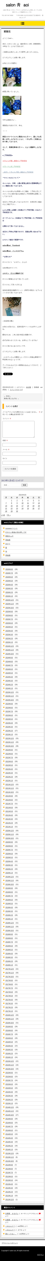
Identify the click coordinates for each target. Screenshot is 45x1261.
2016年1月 (9, 1057)
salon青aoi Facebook (11, 245)
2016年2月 (9, 1053)
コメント (6, 418)
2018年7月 (9, 942)
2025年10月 (9, 608)
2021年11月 (9, 788)
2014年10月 (9, 1115)
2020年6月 (9, 854)
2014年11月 (9, 1111)
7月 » (8, 515)
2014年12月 (9, 1107)
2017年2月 (9, 1007)
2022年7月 (9, 758)
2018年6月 (9, 946)
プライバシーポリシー (10, 1243)
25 (28, 508)
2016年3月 (9, 1050)
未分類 (28, 387)
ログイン (40, 1255)
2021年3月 (9, 819)
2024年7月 (9, 665)
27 (39, 508)
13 (39, 503)
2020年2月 (9, 869)
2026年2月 (9, 592)
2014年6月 (9, 1130)
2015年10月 (9, 1069)
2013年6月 (9, 1176)
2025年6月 (9, 623)
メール (6, 449)
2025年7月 (9, 619)
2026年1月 (9, 596)
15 (11, 506)
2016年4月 (9, 1046)
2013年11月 (9, 1157)
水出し (7, 396)
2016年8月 (9, 1030)
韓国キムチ (9, 536)
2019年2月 (9, 915)
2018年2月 (9, 961)
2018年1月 (9, 965)
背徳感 (7, 540)
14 (6, 506)
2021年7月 (9, 804)
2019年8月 (9, 892)
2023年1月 (9, 734)
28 (6, 511)
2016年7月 (9, 1034)
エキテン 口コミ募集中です (13, 273)
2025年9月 (9, 611)
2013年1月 (9, 1196)
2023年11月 (9, 696)
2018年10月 (9, 931)
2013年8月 (9, 1169)
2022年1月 (9, 781)
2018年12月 (9, 923)
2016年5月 (9, 1042)
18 (28, 506)
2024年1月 (9, 688)
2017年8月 (9, 984)
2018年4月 (9, 954)
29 (11, 511)
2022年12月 (9, 738)
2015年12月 (9, 1061)
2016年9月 (9, 1027)
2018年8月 (9, 938)
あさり (7, 544)
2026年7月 (9, 573)
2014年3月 (9, 1142)
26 (33, 508)
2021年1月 (9, 827)
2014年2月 (9, 1146)
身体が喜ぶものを (11, 398)
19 (33, 506)
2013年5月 (9, 1180)
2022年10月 (9, 746)
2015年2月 (9, 1100)
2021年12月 (9, 784)
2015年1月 (9, 1103)
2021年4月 (9, 815)
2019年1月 (9, 919)
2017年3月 (9, 1003)
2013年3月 (9, 1188)
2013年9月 (9, 1165)
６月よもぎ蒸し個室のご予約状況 (14, 161)
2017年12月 (9, 969)
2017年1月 (9, 1011)
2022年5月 (9, 765)
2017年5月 (9, 996)
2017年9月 (9, 980)
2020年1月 (9, 873)
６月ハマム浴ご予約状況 (11, 166)
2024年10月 (9, 654)
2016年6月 (9, 1038)
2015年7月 (9, 1080)
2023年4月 (9, 723)
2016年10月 (9, 1023)
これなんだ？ (10, 1226)
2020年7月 (9, 850)
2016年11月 (9, 1019)
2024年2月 (9, 685)
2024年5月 (9, 673)
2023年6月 (9, 715)
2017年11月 (9, 973)
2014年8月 (9, 1123)
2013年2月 (9, 1192)
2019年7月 (9, 896)
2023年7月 (9, 711)
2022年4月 (9, 769)
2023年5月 (9, 719)
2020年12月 (9, 831)
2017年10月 (9, 977)
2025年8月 (9, 615)
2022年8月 (9, 754)
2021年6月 (9, 808)
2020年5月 (9, 857)
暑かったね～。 (11, 1234)
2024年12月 (9, 646)
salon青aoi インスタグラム (13, 251)
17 (22, 506)
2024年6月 (9, 669)
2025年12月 (9, 600)
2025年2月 (9, 638)
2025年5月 (9, 627)
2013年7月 (9, 1173)
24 (22, 508)
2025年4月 (9, 631)
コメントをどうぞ (16, 390)
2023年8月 (9, 708)
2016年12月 (9, 1015)
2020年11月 (9, 834)
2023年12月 (9, 692)
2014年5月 (9, 1134)
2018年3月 (9, 957)
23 (17, 508)
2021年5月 (9, 811)
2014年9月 (9, 1119)
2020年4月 (9, 861)
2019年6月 (9, 900)
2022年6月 (9, 761)
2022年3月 (9, 773)
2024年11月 (9, 650)
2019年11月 (9, 880)
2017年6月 (9, 992)
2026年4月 (9, 585)
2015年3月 (9, 1096)
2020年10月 (9, 838)
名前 (5, 440)
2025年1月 (9, 642)
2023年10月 (9, 700)
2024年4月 (9, 677)
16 (17, 506)
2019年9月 (9, 888)
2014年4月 (9, 1138)
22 (11, 508)
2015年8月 (9, 1077)
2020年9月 (9, 842)
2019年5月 (9, 904)
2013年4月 (9, 1184)
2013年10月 (9, 1161)
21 (6, 508)
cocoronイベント (11, 528)
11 (28, 503)
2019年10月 (9, 884)
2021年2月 (9, 823)
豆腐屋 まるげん (11, 1214)
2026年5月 (9, 581)
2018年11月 (9, 927)
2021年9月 (9, 796)
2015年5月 (9, 1088)
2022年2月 (9, 777)
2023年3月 (9, 727)
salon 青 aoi (13, 9)
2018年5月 (9, 950)
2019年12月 (9, 877)
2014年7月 (9, 1126)
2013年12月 (9, 1153)
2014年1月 (9, 1149)
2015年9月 (9, 1073)
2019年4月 (9, 907)
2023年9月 (9, 704)
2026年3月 (9, 588)
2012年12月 (9, 1200)
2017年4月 (9, 1000)
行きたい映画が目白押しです (15, 532)
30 (17, 511)
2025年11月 (9, 604)
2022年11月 (9, 742)
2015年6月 (9, 1084)
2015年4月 (9, 1092)
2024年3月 (9, 681)
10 (22, 503)
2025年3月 (9, 635)
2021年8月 (9, 800)
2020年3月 (9, 865)
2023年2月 (9, 731)
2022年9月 (9, 750)
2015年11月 (9, 1065)
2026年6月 (9, 577)
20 (39, 506)
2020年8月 (9, 846)
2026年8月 (9, 569)
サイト (4, 458)
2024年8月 (9, 662)
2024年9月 (9, 658)
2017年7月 (9, 988)
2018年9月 (9, 934)
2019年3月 (9, 911)
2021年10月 (9, 792)
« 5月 (3, 515)
